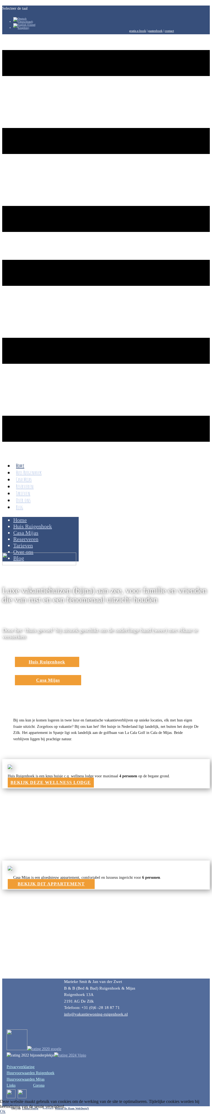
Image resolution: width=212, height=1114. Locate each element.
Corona (38, 1085)
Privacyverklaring (21, 1067)
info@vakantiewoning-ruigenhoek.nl (96, 1014)
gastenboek (155, 30)
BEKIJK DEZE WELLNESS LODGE (50, 782)
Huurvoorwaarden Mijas (25, 1079)
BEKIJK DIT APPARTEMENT (51, 884)
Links (11, 1085)
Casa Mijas (48, 680)
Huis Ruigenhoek (47, 662)
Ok (3, 1111)
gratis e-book (137, 30)
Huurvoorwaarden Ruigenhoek (30, 1073)
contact (169, 30)
